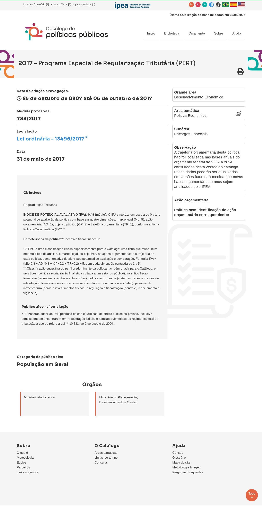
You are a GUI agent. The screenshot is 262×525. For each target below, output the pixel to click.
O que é (22, 452)
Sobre (218, 33)
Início (151, 33)
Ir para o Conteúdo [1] (36, 4)
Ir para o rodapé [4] (84, 4)
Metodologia (25, 457)
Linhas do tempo (106, 457)
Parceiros (23, 467)
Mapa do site (181, 462)
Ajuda (236, 33)
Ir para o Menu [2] (61, 4)
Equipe (21, 462)
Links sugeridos (28, 472)
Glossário (179, 457)
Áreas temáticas (106, 452)
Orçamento (197, 33)
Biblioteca (171, 33)
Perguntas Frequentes (187, 472)
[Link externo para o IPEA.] (132, 5)
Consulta (101, 462)
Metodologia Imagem (186, 467)
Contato (177, 452)
